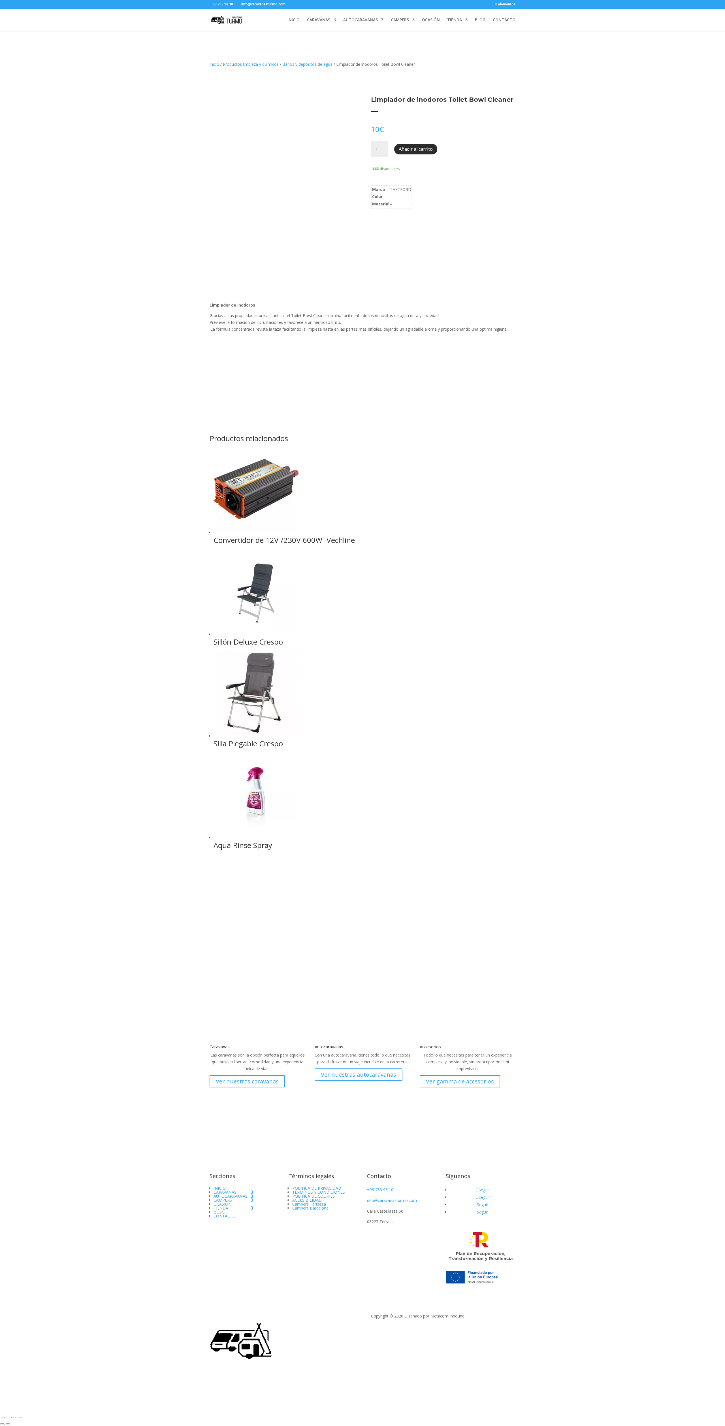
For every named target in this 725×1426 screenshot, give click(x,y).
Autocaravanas (329, 1046)
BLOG (480, 20)
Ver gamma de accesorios (460, 1081)
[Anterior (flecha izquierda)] (2, 1424)
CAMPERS (400, 20)
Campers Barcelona (310, 1208)
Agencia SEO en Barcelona (491, 1316)
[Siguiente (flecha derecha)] (8, 1424)
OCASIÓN (431, 20)
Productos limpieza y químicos (251, 64)
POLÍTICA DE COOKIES (313, 1196)
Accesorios (430, 1046)
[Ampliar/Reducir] (2, 1417)
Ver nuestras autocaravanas (358, 1074)
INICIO (293, 20)
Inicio (214, 64)
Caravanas (220, 1046)
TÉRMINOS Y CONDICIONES (318, 1192)
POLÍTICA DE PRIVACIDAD (316, 1188)
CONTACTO (504, 20)
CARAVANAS (318, 20)
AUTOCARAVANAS (360, 20)
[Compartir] (13, 1417)
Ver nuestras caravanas (247, 1081)
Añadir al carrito (416, 149)
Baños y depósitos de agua (307, 64)
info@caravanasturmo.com (392, 1200)
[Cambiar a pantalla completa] (8, 1417)
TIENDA (454, 20)
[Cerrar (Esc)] (19, 1417)
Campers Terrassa (309, 1204)
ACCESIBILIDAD (307, 1200)
